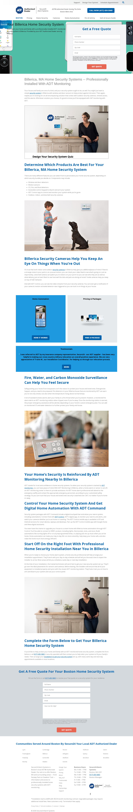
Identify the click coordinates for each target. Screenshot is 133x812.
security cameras (59, 270)
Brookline (106, 758)
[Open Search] (123, 2)
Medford (65, 758)
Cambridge (46, 750)
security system (35, 93)
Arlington (65, 754)
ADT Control (59, 517)
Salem (105, 750)
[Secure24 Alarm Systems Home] (32, 10)
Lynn (23, 750)
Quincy (85, 754)
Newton (105, 754)
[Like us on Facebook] (90, 794)
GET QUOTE (97, 66)
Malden (45, 762)
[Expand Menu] (48, 18)
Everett (65, 762)
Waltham (86, 750)
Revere (65, 750)
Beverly (24, 762)
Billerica (45, 754)
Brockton (86, 758)
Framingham (26, 754)
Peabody (25, 758)
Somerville (46, 758)
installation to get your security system (58, 657)
